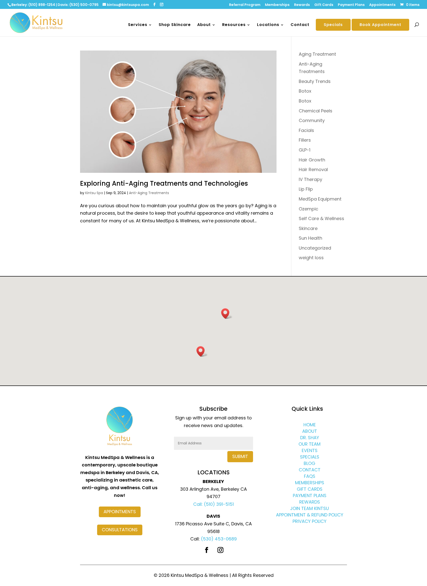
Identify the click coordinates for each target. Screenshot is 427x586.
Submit (240, 456)
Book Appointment (380, 24)
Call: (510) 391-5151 (213, 504)
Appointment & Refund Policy (309, 515)
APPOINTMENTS (120, 512)
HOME (309, 425)
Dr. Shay (309, 437)
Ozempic (308, 209)
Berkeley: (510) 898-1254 (33, 4)
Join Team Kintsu (309, 508)
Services (137, 25)
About (204, 25)
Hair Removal (313, 169)
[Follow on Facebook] (207, 550)
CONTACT (309, 470)
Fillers (305, 140)
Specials (333, 24)
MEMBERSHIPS (309, 483)
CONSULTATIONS (120, 530)
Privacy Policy (309, 521)
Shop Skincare (175, 25)
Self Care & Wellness (321, 218)
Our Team (309, 444)
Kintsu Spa (94, 192)
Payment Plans (351, 5)
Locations (268, 25)
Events (310, 450)
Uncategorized (315, 248)
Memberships (277, 5)
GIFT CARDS (309, 489)
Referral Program (244, 5)
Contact (300, 25)
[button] (227, 313)
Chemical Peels (315, 111)
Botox (305, 91)
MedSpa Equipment (320, 199)
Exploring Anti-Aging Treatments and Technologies (164, 183)
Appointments (382, 5)
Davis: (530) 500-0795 (78, 4)
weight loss (311, 258)
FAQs (309, 476)
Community (312, 120)
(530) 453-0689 (219, 539)
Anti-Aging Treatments (149, 192)
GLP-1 (304, 150)
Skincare (308, 228)
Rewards (302, 5)
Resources (234, 25)
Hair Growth (312, 160)
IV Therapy (310, 179)
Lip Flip (306, 189)
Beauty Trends (315, 81)
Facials (306, 130)
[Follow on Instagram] (220, 550)
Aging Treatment (317, 54)
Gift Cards (323, 5)
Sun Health (310, 238)
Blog (309, 463)
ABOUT (309, 431)
